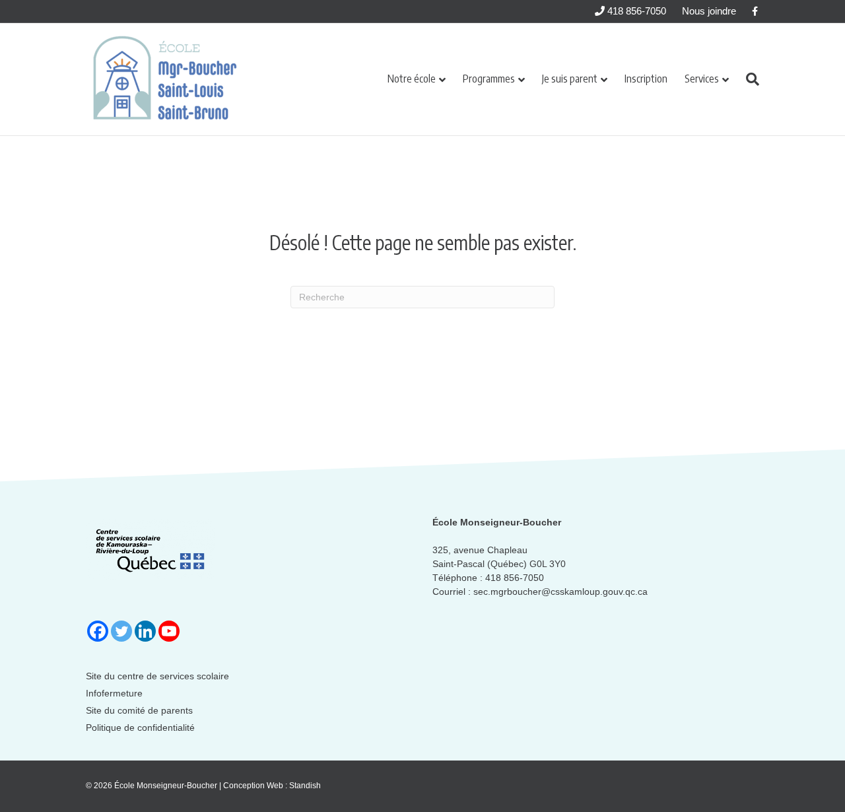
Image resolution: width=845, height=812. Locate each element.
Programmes (489, 78)
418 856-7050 (635, 11)
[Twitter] (121, 631)
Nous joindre (709, 11)
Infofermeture (114, 693)
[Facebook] (97, 631)
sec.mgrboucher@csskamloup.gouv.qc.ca (560, 591)
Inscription (646, 78)
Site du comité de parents (139, 710)
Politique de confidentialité (140, 727)
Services (702, 78)
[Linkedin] (145, 631)
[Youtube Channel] (169, 631)
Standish (305, 785)
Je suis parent (569, 78)
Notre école (412, 78)
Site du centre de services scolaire (157, 676)
